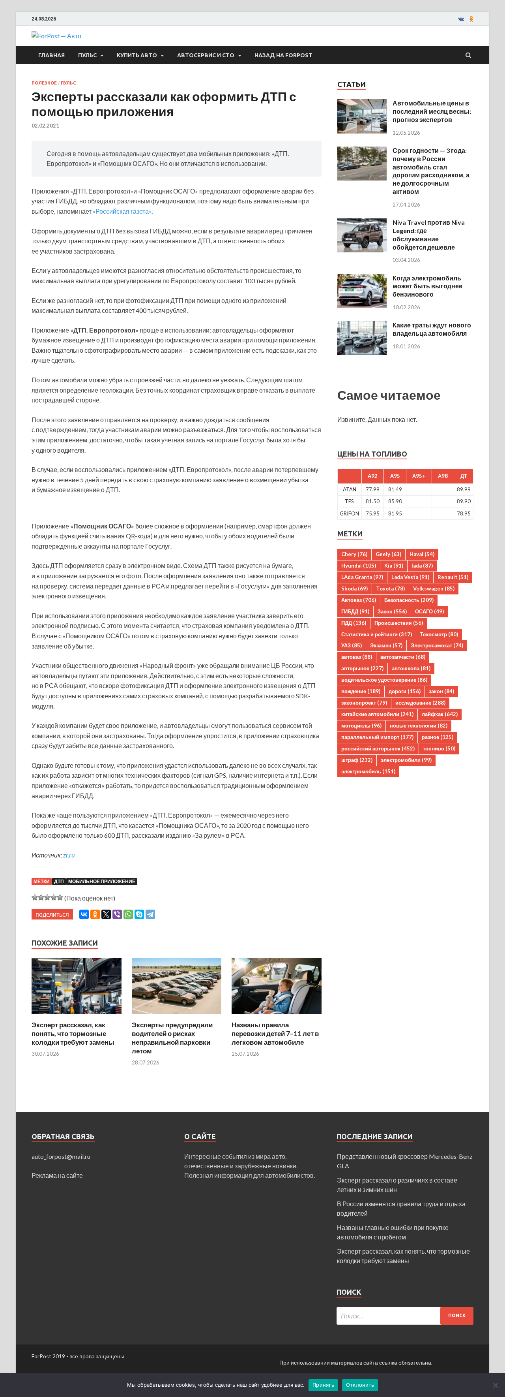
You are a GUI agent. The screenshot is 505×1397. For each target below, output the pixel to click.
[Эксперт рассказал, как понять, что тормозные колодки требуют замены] (77, 1015)
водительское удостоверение (384, 680)
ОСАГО (429, 611)
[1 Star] (35, 897)
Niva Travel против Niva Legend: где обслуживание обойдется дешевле (429, 234)
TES (349, 501)
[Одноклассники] (95, 914)
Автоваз (358, 600)
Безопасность (409, 600)
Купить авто (137, 55)
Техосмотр (439, 634)
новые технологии (418, 725)
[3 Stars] (47, 897)
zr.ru (69, 855)
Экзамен (386, 645)
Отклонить (360, 1385)
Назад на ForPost (283, 55)
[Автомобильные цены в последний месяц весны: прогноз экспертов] (362, 103)
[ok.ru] (471, 19)
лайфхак (440, 714)
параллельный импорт (377, 737)
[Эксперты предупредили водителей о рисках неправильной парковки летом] (177, 1015)
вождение (360, 691)
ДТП (59, 881)
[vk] (461, 19)
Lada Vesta (410, 577)
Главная (51, 55)
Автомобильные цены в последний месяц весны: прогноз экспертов (432, 111)
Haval (422, 554)
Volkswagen (433, 588)
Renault (453, 577)
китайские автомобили (377, 714)
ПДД (353, 623)
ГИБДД (355, 611)
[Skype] (139, 914)
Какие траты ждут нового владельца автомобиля (432, 329)
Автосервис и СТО (205, 55)
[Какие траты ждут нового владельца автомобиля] (362, 325)
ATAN (349, 489)
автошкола (411, 668)
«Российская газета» (122, 211)
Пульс (87, 55)
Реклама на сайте (57, 1175)
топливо (439, 748)
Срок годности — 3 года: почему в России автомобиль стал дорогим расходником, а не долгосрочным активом (431, 171)
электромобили (406, 760)
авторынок (362, 668)
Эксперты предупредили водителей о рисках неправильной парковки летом (172, 1038)
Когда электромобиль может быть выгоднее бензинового (427, 286)
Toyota (390, 588)
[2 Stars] (41, 897)
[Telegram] (150, 914)
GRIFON (349, 513)
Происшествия (398, 623)
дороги (405, 691)
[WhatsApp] (128, 914)
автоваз (356, 657)
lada (422, 565)
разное (437, 737)
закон (441, 691)
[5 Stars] (60, 897)
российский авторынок (378, 748)
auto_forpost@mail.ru (61, 1156)
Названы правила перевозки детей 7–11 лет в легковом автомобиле (275, 1033)
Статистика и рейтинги (376, 634)
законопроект (364, 702)
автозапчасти (402, 657)
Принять (323, 1385)
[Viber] (117, 914)
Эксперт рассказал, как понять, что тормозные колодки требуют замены (73, 1033)
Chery (354, 554)
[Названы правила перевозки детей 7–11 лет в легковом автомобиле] (277, 1015)
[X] (106, 914)
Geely (388, 554)
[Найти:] (405, 1316)
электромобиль (368, 771)
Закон (392, 611)
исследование (420, 702)
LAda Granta (362, 577)
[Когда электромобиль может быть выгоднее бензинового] (362, 278)
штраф (356, 760)
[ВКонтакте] (84, 914)
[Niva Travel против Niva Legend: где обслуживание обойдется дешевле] (362, 223)
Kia (393, 565)
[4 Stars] (53, 897)
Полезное (44, 83)
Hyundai (358, 565)
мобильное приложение (101, 881)
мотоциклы (361, 725)
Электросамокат (437, 645)
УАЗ (351, 645)
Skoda (354, 588)
